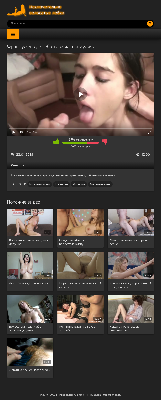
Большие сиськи (39, 184)
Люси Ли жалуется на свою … (30, 283)
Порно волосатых (36, 10)
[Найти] (150, 24)
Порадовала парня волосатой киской (80, 285)
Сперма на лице (100, 184)
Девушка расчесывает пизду (29, 369)
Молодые (79, 184)
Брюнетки (61, 184)
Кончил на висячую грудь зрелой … (77, 328)
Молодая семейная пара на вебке (129, 242)
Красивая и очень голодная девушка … (28, 242)
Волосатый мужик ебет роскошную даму (26, 328)
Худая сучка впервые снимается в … (125, 328)
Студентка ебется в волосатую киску (73, 242)
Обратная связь (112, 394)
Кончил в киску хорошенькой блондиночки (130, 285)
